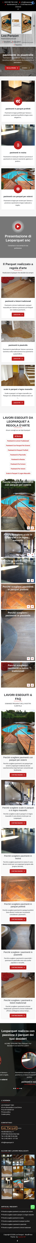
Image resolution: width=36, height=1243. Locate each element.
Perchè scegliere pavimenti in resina (13, 1218)
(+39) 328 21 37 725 (11, 1138)
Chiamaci (25, 68)
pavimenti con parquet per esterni (18, 196)
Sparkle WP (22, 1237)
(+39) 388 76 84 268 (10, 1136)
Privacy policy (5, 1112)
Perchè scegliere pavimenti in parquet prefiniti (16, 1221)
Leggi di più (17, 314)
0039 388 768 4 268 (10, 2)
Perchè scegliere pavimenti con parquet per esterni (18, 1211)
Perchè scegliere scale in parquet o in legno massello (18, 1215)
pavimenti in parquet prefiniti (18, 109)
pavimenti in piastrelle (18, 345)
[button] (13, 1088)
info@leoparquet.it (27, 2)
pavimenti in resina (18, 153)
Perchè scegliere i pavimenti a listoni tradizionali (17, 1227)
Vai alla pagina (11, 68)
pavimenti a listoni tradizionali (18, 301)
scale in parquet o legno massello (18, 389)
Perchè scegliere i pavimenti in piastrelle (14, 1224)
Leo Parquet (10, 35)
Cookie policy (5, 1114)
